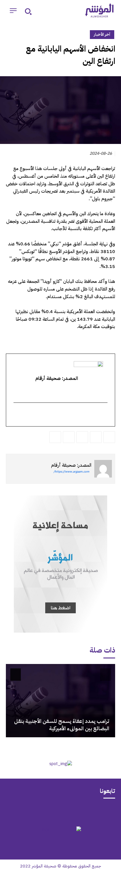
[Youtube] (37, 811)
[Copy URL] (55, 437)
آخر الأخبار (102, 34)
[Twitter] (109, 437)
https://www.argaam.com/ (71, 471)
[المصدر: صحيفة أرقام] (103, 469)
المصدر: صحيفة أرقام (71, 465)
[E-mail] (103, 415)
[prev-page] (105, 674)
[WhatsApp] (96, 437)
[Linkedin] (82, 437)
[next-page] (15, 674)
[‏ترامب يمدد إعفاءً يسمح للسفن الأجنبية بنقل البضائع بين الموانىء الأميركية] (60, 700)
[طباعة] (69, 437)
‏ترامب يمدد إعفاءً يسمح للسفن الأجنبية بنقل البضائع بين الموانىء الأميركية (61, 724)
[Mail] (83, 811)
